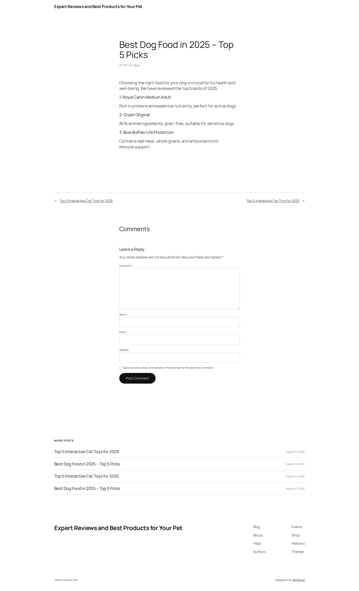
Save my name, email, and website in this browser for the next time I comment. (168, 367)
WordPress (298, 580)
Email (123, 332)
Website (124, 350)
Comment (126, 265)
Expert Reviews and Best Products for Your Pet (98, 6)
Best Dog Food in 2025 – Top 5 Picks (87, 464)
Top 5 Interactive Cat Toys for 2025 (86, 200)
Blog (136, 65)
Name (123, 314)
